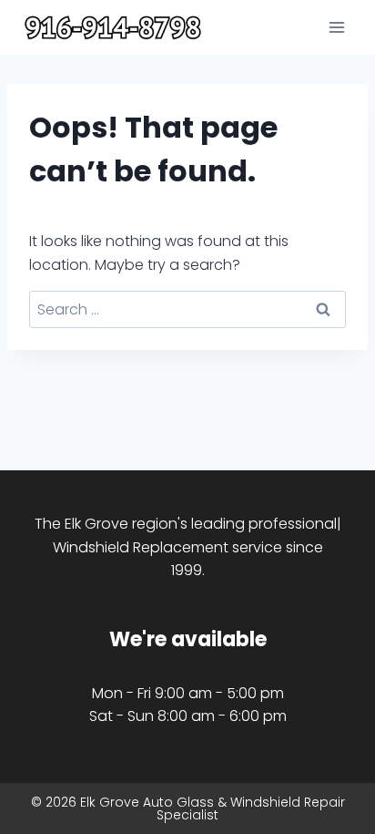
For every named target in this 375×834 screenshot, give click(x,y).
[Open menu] (336, 27)
